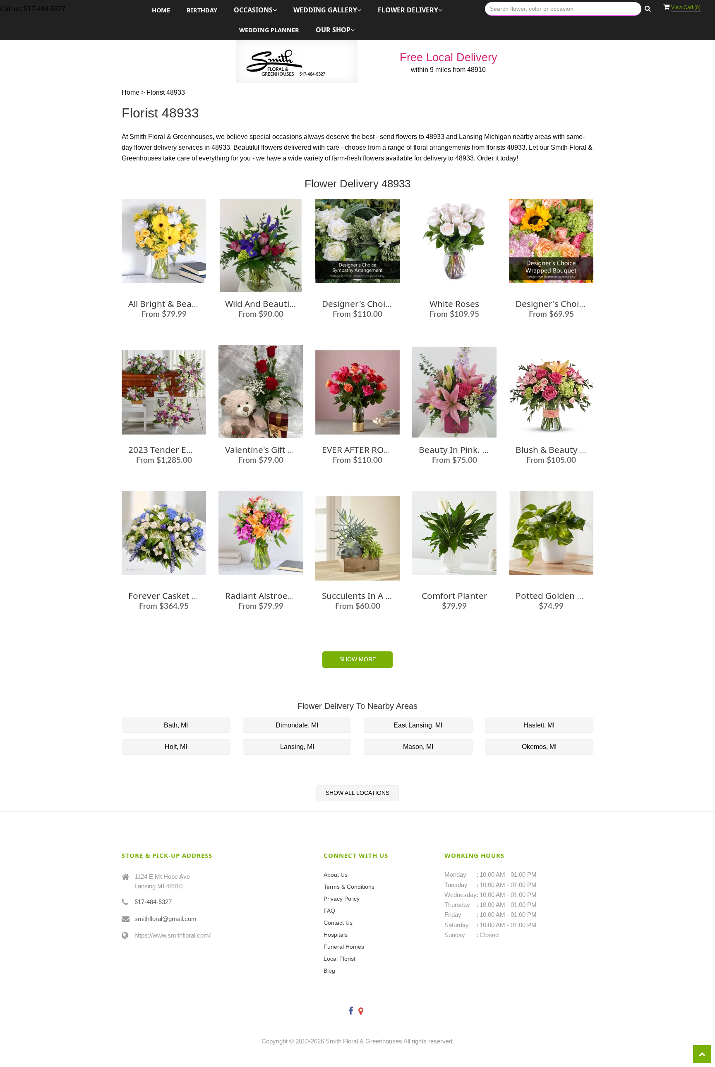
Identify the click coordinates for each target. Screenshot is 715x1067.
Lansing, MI (297, 746)
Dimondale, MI (297, 725)
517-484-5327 (153, 901)
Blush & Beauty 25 (553, 449)
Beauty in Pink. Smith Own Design (487, 449)
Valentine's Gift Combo (271, 449)
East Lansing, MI (417, 725)
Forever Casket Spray (171, 595)
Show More (357, 659)
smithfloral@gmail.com (165, 918)
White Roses (454, 303)
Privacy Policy (342, 898)
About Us (336, 874)
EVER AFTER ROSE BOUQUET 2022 (390, 449)
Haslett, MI (538, 725)
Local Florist (339, 958)
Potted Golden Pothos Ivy (568, 595)
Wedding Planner (269, 30)
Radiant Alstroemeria (268, 595)
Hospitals (336, 934)
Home (161, 10)
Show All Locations (357, 792)
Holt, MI (176, 746)
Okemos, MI (539, 746)
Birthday (202, 10)
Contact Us (338, 922)
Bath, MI (176, 725)
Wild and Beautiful (262, 303)
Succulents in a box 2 (365, 595)
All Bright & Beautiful (170, 303)
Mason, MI (418, 746)
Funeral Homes (344, 946)
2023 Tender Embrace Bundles (190, 449)
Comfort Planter (454, 595)
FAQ (329, 910)
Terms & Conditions (349, 886)
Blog (329, 970)
